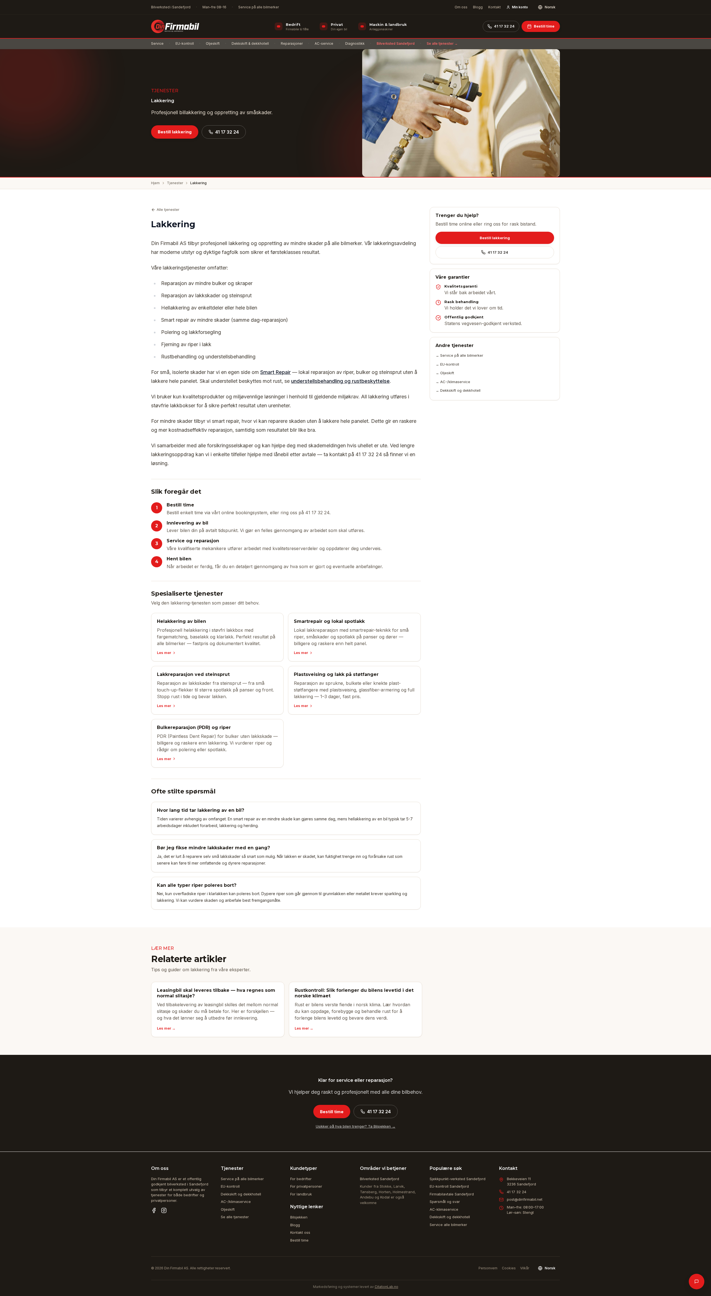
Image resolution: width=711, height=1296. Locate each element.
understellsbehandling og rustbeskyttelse (340, 381)
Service (157, 43)
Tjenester (175, 183)
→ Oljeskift (444, 373)
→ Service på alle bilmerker (459, 355)
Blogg (478, 7)
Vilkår (524, 1268)
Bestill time (544, 26)
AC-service (324, 43)
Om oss (461, 7)
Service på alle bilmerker (242, 1179)
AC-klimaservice (444, 1209)
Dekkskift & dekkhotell (250, 43)
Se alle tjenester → (442, 43)
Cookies (509, 1268)
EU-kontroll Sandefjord (449, 1186)
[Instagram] (164, 1210)
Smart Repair (275, 372)
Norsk (550, 7)
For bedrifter (301, 1179)
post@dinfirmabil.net (524, 1199)
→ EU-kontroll (447, 364)
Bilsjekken (298, 1217)
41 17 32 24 (504, 26)
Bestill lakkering (175, 131)
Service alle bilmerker (448, 1224)
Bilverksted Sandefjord (396, 43)
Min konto (520, 7)
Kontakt (494, 7)
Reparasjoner (292, 43)
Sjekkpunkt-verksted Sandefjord (457, 1179)
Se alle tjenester (235, 1217)
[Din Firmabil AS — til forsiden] (175, 26)
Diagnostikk (355, 43)
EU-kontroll (185, 43)
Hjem (155, 183)
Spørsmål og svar (445, 1201)
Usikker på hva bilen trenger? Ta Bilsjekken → (355, 1126)
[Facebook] (154, 1210)
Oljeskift (213, 43)
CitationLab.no (386, 1287)
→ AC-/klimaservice (452, 381)
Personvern (488, 1268)
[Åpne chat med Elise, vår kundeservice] (696, 1281)
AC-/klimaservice (236, 1201)
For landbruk (301, 1194)
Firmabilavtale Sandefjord (452, 1194)
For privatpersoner (306, 1186)
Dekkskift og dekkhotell (241, 1194)
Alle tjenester (168, 209)
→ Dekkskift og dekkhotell (457, 390)
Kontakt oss (300, 1232)
